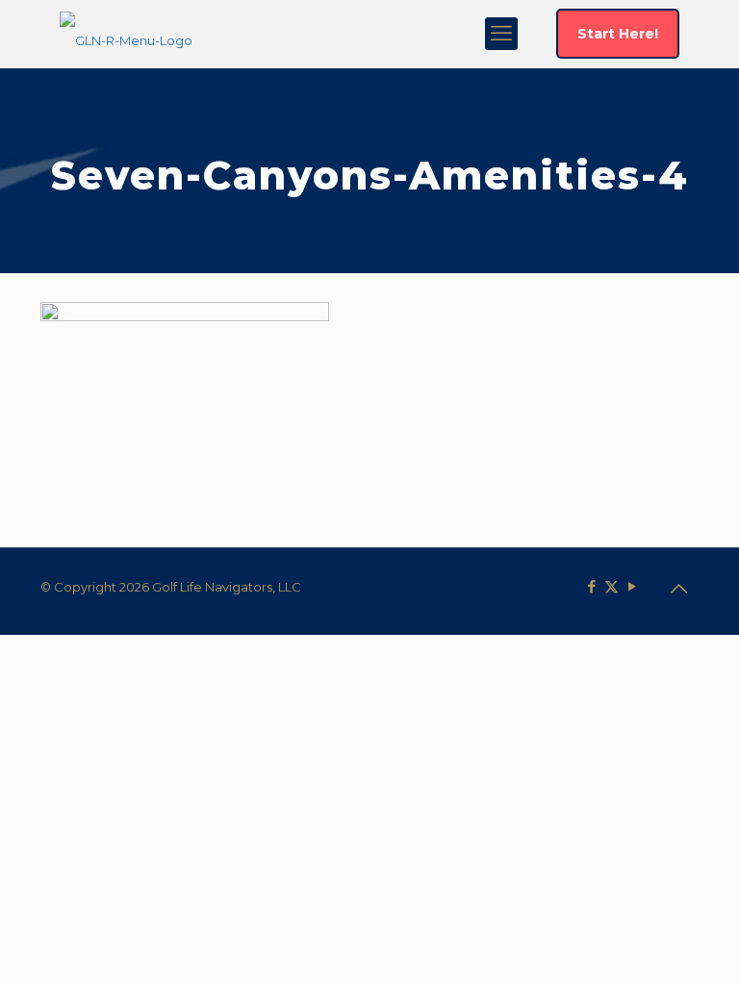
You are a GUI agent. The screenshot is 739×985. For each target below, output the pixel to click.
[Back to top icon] (678, 588)
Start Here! (617, 33)
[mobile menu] (501, 33)
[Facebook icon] (591, 586)
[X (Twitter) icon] (611, 586)
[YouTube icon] (631, 586)
